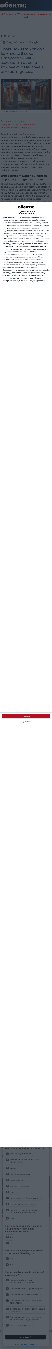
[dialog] (26, 674)
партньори (23, 217)
